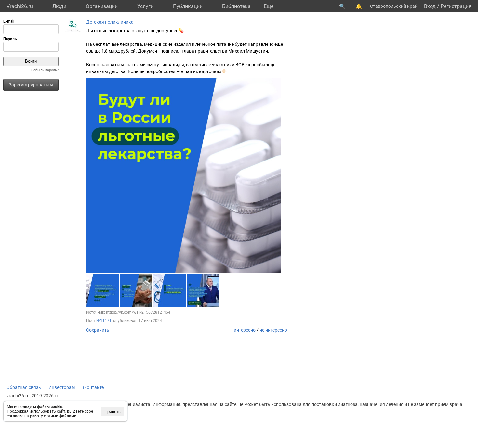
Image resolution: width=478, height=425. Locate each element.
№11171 (104, 320)
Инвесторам (61, 387)
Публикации (188, 6)
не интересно (273, 330)
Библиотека (236, 6)
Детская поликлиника (110, 22)
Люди (59, 6)
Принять (112, 411)
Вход (430, 6)
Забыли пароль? (45, 70)
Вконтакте (92, 387)
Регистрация (456, 6)
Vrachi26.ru (20, 6)
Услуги (145, 6)
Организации (102, 6)
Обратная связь (24, 387)
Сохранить (97, 330)
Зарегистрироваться (31, 84)
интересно (245, 330)
